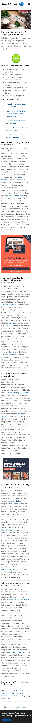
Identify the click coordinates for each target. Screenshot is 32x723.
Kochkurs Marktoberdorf (10, 530)
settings (19, 717)
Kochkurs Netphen (17, 652)
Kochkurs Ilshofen (14, 501)
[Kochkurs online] (12, 4)
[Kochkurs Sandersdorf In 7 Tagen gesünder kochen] (16, 20)
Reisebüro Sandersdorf (14, 196)
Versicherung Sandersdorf (19, 393)
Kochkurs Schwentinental (19, 600)
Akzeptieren (6, 720)
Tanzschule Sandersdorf (10, 305)
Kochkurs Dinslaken (12, 323)
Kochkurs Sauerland (9, 569)
